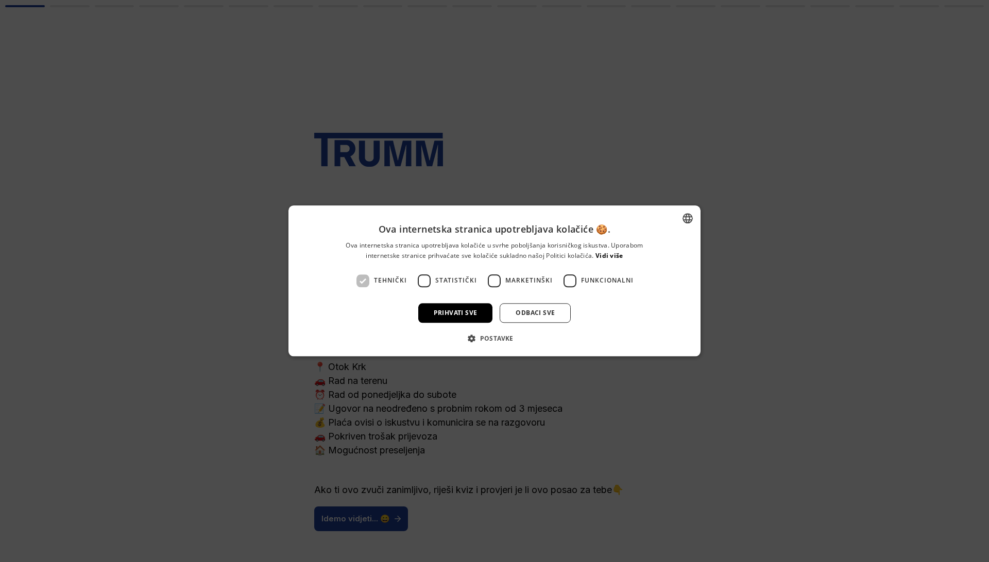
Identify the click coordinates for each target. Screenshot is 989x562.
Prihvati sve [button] (456, 312)
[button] (494, 338)
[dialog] (494, 281)
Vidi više (609, 256)
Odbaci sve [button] (535, 312)
